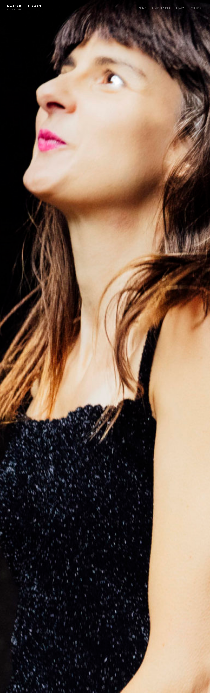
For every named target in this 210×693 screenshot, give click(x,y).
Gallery (180, 8)
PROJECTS (196, 8)
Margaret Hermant (25, 6)
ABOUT (142, 8)
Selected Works (161, 8)
